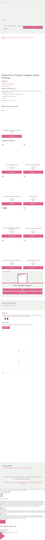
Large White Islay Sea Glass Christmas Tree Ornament (11, 131)
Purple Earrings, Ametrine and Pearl (33, 260)
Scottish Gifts (5, 468)
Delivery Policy (23, 483)
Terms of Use (26, 482)
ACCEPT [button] (9, 491)
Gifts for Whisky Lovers (27, 468)
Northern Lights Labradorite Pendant (33, 164)
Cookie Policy (33, 482)
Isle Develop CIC (27, 478)
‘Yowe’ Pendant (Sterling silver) (12, 164)
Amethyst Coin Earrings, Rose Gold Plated (11, 260)
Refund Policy (39, 482)
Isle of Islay (8, 86)
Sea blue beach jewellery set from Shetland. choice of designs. (11, 228)
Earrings (6, 100)
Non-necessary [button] (3, 513)
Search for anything (6, 305)
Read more (11, 136)
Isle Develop (14, 315)
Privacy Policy (6, 482)
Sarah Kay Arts (12, 231)
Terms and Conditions (18, 482)
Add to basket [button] (12, 172)
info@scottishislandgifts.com (17, 324)
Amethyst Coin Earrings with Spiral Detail (33, 228)
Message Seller (22, 292)
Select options (12, 236)
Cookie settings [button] (3, 491)
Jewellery (15, 100)
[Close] (3, 522)
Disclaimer (11, 482)
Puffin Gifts (19, 468)
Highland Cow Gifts (12, 468)
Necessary (3, 508)
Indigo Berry (33, 167)
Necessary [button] (2, 507)
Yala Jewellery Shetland (11, 167)
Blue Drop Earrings (33, 196)
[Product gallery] (22, 54)
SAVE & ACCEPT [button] (3, 519)
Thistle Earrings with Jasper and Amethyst (11, 196)
